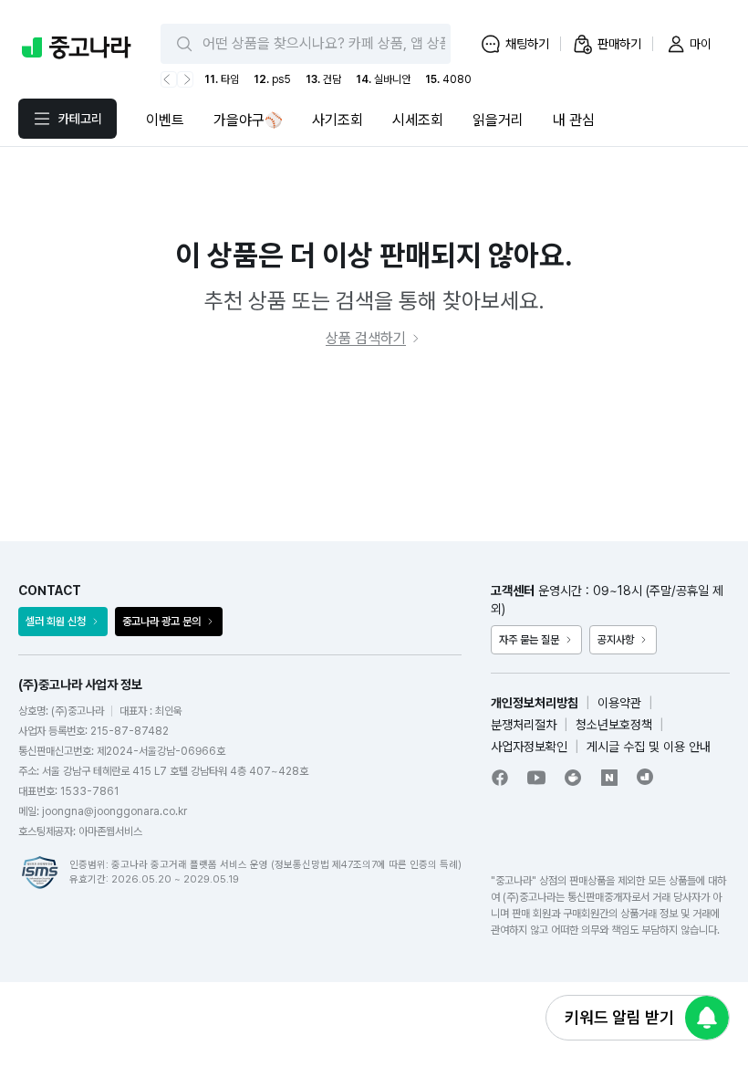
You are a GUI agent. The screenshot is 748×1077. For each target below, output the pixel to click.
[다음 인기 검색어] (185, 79)
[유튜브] (536, 778)
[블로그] (609, 778)
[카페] (573, 778)
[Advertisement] (374, 445)
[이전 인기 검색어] (169, 79)
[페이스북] (500, 778)
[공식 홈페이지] (646, 777)
